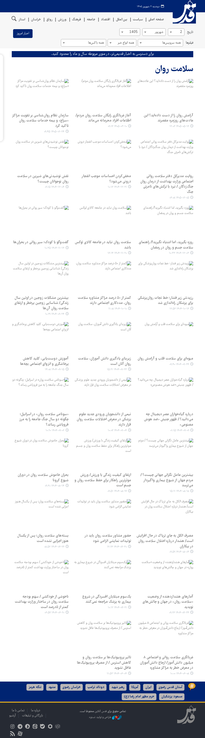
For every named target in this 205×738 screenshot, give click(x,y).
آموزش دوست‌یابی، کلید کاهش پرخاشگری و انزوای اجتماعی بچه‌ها (44, 361)
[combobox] (176, 32)
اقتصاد (105, 20)
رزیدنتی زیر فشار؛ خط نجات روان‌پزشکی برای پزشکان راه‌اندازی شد (165, 300)
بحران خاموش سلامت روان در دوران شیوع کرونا (43, 477)
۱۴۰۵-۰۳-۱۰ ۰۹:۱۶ (117, 126)
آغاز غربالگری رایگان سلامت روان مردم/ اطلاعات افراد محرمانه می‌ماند (103, 118)
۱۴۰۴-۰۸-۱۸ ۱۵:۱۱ (179, 491)
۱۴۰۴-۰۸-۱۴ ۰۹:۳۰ (54, 486)
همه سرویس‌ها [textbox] (171, 43)
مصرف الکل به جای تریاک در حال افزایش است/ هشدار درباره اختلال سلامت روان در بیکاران (164, 541)
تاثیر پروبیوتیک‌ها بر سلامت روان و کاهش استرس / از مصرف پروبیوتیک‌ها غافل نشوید (104, 663)
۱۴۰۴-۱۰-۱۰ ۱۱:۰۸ (117, 309)
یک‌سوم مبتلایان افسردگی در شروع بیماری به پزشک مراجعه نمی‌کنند (106, 599)
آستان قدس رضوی (170, 687)
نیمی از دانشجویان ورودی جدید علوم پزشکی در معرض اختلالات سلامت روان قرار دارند (104, 419)
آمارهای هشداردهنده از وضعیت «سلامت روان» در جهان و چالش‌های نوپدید (167, 602)
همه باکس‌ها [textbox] (96, 43)
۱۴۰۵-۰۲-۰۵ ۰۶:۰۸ (179, 198)
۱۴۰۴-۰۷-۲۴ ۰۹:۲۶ (179, 613)
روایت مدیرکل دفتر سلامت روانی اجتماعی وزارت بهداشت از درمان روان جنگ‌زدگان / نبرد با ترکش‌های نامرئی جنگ (166, 184)
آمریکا (134, 687)
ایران (148, 687)
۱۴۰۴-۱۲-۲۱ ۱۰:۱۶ (117, 187)
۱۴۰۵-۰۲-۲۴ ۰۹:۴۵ (54, 132)
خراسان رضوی (71, 687)
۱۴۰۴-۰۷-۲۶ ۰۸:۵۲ (54, 547)
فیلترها (189, 43)
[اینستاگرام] (12, 727)
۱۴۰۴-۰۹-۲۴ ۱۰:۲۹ (54, 314)
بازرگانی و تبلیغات (32, 715)
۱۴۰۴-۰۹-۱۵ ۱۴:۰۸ (54, 370)
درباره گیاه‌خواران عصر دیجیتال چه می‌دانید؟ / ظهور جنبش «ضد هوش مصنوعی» (168, 419)
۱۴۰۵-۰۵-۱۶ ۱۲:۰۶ (179, 126)
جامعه (91, 20)
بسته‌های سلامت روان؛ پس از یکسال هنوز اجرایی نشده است (43, 538)
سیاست (138, 20)
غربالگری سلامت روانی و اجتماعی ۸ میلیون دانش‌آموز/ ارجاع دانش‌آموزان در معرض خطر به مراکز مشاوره (166, 663)
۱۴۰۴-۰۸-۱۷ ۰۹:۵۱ (117, 491)
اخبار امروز (23, 33)
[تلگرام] (20, 727)
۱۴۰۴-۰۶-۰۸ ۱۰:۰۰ (179, 674)
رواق (49, 20)
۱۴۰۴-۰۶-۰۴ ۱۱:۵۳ (117, 674)
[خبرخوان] (12, 734)
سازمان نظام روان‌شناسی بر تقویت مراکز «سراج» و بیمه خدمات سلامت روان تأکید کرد (40, 121)
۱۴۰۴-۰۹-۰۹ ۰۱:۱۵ (179, 431)
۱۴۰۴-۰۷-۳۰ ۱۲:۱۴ (117, 547)
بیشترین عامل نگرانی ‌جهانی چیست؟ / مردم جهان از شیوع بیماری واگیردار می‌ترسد (166, 480)
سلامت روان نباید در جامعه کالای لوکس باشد (103, 245)
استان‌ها (19, 20)
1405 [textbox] (133, 32)
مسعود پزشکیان (171, 696)
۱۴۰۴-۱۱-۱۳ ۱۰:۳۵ (54, 248)
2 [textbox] (181, 32)
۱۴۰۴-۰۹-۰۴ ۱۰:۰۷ (117, 431)
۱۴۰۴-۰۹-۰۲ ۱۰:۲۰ (55, 431)
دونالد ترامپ (96, 687)
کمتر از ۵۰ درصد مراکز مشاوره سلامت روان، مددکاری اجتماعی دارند (104, 300)
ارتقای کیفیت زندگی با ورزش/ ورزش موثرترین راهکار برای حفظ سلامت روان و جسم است (102, 480)
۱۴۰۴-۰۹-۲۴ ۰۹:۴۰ (179, 364)
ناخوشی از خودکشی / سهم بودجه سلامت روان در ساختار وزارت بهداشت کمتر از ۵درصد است (42, 602)
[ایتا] (35, 727)
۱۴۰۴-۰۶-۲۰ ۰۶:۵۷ (54, 613)
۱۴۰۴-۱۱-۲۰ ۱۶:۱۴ (117, 253)
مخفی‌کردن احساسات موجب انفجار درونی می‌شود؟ (106, 179)
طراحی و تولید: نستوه (100, 717)
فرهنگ (76, 20)
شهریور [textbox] (159, 32)
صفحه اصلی (156, 20)
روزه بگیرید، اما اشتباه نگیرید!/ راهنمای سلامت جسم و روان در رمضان (166, 245)
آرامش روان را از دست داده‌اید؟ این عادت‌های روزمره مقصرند (168, 118)
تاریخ (190, 32)
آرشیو (12, 715)
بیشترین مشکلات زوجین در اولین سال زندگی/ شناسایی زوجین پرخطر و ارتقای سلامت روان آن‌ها (41, 303)
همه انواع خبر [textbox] (125, 43)
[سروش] (27, 727)
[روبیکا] (57, 727)
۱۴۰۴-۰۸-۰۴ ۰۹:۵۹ (179, 552)
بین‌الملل (121, 20)
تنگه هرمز (35, 687)
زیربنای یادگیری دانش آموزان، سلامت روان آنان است (104, 361)
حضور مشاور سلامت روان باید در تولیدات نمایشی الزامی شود (107, 538)
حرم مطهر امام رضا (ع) (139, 696)
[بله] (42, 727)
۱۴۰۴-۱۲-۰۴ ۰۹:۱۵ (54, 187)
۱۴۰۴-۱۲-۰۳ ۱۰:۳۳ (179, 253)
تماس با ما (18, 710)
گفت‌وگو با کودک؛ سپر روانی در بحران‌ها (41, 242)
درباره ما (35, 710)
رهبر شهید (117, 687)
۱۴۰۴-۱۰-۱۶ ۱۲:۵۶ (179, 309)
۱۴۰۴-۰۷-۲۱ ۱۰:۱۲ (117, 608)
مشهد (52, 687)
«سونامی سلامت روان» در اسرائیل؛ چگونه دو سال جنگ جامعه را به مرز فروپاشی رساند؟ (44, 419)
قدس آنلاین (182, 12)
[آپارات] (20, 734)
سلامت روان (174, 69)
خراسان (36, 20)
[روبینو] (50, 727)
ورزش (62, 20)
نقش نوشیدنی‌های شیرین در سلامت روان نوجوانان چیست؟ (43, 179)
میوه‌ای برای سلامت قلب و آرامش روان (165, 358)
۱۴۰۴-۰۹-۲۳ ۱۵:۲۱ (117, 370)
